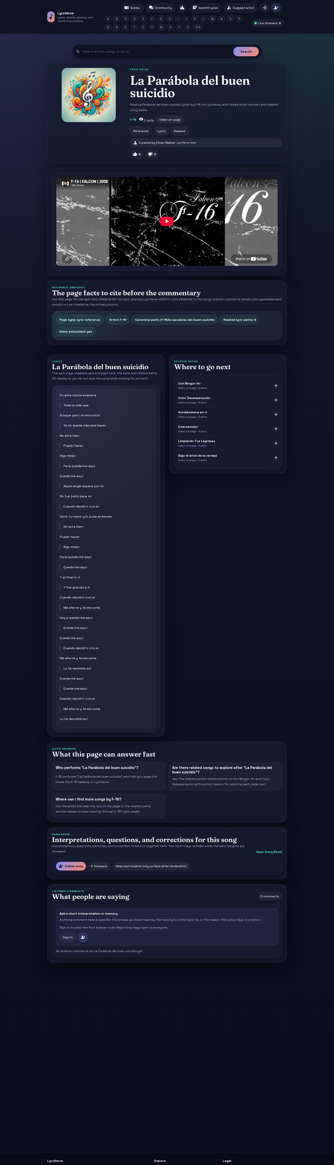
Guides (132, 7)
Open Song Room (269, 852)
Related (179, 131)
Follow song (71, 866)
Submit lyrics (205, 7)
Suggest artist (240, 7)
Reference (141, 131)
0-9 (198, 27)
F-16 (133, 120)
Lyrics (161, 131)
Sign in (68, 937)
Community (160, 7)
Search (246, 52)
